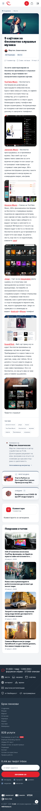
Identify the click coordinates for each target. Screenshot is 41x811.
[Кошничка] (32, 3)
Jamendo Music (11, 150)
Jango (7, 279)
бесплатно (22, 428)
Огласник (4, 716)
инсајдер (7, 780)
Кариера (4, 718)
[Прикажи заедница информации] (37, 3)
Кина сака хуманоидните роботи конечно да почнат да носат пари (19, 583)
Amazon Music (10, 205)
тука (15, 240)
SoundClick (9, 344)
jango (20, 424)
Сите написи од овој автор (19, 465)
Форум (3, 711)
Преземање (17, 432)
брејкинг (19, 780)
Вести (16, 11)
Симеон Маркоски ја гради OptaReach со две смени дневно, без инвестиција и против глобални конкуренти (20, 643)
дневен (31, 780)
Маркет (4, 713)
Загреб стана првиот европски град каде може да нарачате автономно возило (19, 613)
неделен (7, 783)
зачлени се (20, 774)
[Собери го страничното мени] (3, 3)
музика (31, 428)
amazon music (10, 424)
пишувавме (25, 279)
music (27, 424)
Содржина (7, 11)
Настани (4, 724)
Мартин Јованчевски (18, 50)
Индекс (4, 721)
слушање (27, 432)
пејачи (8, 432)
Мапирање (5, 726)
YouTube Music (11, 82)
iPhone (23, 311)
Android (14, 311)
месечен (19, 783)
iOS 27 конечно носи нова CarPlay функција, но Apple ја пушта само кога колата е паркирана (19, 554)
